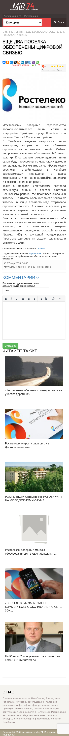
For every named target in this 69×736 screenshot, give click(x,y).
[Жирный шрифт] (6, 299)
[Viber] (33, 62)
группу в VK (35, 253)
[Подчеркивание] (16, 299)
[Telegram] (29, 62)
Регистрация (31, 16)
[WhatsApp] (37, 62)
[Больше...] (60, 299)
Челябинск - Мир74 (32, 732)
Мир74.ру (8, 31)
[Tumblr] (26, 62)
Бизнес (19, 31)
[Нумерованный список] (46, 299)
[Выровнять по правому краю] (34, 299)
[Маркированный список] (41, 299)
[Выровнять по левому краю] (23, 299)
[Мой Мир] (11, 62)
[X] (15, 62)
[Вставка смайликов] (53, 299)
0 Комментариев (16, 266)
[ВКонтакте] (4, 62)
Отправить (10, 345)
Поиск (60, 22)
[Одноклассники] (7, 62)
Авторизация (11, 16)
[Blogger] (18, 62)
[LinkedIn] (22, 62)
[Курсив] (11, 299)
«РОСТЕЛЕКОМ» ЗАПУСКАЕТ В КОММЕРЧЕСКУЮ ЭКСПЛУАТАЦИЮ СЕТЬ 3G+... (33, 607)
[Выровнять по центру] (28, 299)
